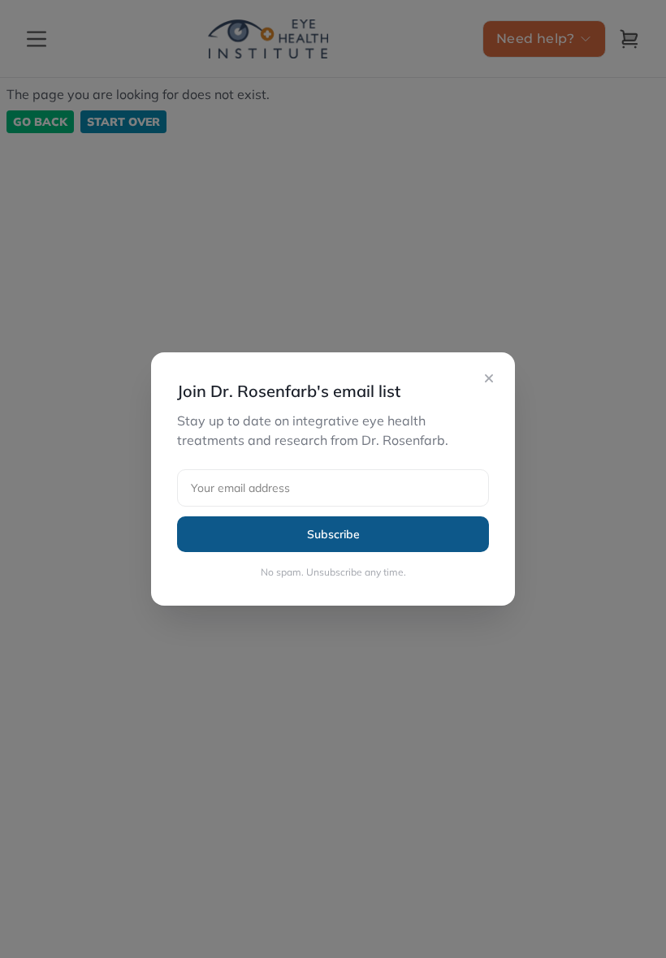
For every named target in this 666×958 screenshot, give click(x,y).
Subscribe (333, 534)
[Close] (489, 378)
